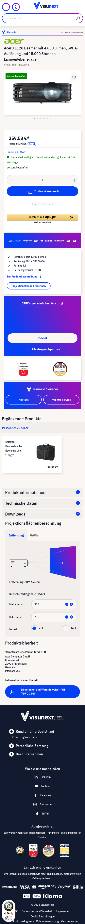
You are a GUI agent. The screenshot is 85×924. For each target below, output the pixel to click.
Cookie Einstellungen (43, 916)
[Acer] (42, 41)
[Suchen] (78, 18)
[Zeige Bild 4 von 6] (44, 118)
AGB (15, 911)
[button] (42, 219)
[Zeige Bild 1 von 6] (34, 118)
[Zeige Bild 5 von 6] (47, 118)
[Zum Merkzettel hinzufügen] (74, 77)
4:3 (41, 628)
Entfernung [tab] (16, 535)
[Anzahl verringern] (11, 180)
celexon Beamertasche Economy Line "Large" (13, 448)
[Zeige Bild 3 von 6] (41, 118)
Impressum (62, 911)
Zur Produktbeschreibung (22, 276)
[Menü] (6, 7)
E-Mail (42, 338)
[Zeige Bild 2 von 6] (38, 118)
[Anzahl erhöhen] (74, 180)
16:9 (73, 628)
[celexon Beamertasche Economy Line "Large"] (45, 452)
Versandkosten (69, 921)
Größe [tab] (34, 535)
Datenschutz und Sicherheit (37, 911)
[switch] (8, 918)
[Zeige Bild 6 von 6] (50, 118)
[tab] (15, 427)
